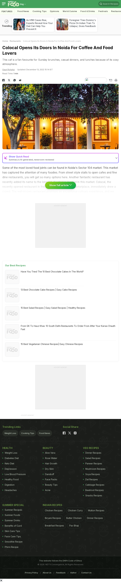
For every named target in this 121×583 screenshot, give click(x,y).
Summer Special (13, 505)
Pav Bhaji (74, 525)
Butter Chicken (74, 518)
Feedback (61, 572)
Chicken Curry (75, 510)
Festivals (103, 11)
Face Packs (51, 479)
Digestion (9, 484)
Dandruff (49, 474)
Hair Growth (51, 463)
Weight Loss (10, 433)
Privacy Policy (31, 572)
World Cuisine (70, 11)
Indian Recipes (52, 505)
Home (5, 41)
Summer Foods (12, 515)
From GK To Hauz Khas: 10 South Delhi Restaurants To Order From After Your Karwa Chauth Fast (68, 328)
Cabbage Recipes (94, 484)
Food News (23, 11)
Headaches (11, 490)
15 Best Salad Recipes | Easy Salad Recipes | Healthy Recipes (53, 307)
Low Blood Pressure (15, 474)
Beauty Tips (51, 484)
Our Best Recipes (15, 265)
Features (7, 11)
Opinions (54, 11)
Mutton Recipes (96, 510)
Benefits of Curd (13, 525)
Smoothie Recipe (14, 541)
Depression (11, 469)
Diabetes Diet (12, 458)
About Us (47, 572)
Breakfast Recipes (54, 525)
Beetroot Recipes (94, 490)
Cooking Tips (27, 433)
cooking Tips (39, 11)
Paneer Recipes (93, 463)
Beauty (48, 448)
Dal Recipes (91, 479)
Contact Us (86, 572)
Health (7, 448)
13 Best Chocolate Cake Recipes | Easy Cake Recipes (49, 289)
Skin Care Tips (12, 531)
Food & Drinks (88, 11)
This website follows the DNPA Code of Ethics (60, 561)
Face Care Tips (13, 536)
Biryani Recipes (53, 518)
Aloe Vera (50, 452)
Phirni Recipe (11, 547)
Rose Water (51, 458)
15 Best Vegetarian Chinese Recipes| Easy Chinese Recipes (52, 344)
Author (73, 572)
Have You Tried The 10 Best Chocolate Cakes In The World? (52, 271)
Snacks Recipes (93, 495)
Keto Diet (9, 463)
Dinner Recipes (93, 452)
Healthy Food (12, 479)
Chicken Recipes (54, 510)
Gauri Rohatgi (8, 69)
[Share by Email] (110, 80)
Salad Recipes (92, 458)
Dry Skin (49, 469)
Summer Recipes (13, 509)
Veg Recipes (91, 448)
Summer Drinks (12, 520)
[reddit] (20, 80)
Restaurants (15, 41)
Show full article (59, 185)
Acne (47, 490)
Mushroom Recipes (95, 469)
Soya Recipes (92, 474)
